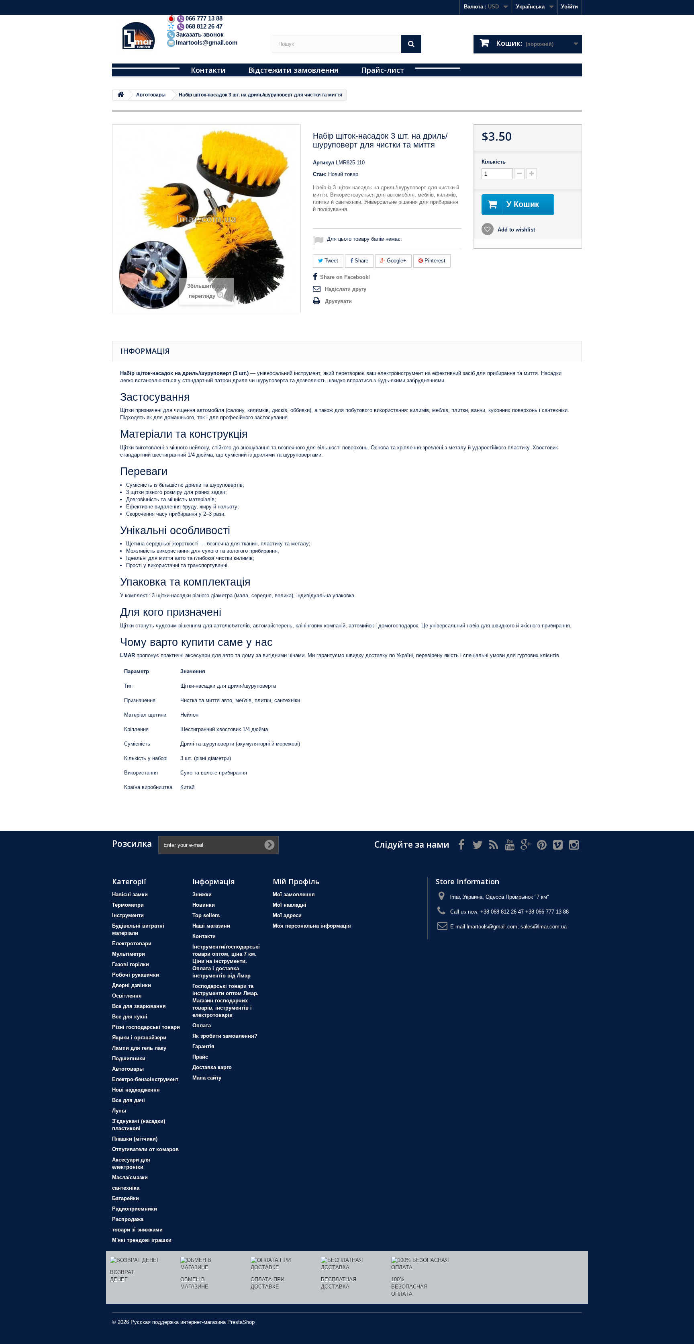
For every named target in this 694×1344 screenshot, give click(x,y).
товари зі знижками (137, 1230)
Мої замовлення (294, 894)
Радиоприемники (134, 1209)
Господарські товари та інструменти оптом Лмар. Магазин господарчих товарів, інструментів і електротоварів (225, 1000)
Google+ (395, 261)
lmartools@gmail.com (206, 42)
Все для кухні (129, 1017)
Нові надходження (136, 1090)
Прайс (200, 1057)
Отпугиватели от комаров (145, 1149)
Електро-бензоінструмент (145, 1079)
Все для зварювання (139, 1006)
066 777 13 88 (204, 18)
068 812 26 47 (204, 26)
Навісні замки (130, 894)
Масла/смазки (130, 1177)
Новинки (203, 905)
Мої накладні (289, 905)
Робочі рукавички (135, 975)
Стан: (320, 174)
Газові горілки (130, 964)
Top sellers (206, 915)
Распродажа (127, 1219)
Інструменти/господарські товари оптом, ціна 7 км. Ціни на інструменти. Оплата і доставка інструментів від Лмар (226, 961)
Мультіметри (128, 954)
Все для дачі (128, 1100)
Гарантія (203, 1046)
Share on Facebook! (345, 277)
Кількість (494, 162)
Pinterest (434, 261)
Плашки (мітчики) (134, 1139)
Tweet (330, 261)
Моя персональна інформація (312, 926)
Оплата (201, 1025)
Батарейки (125, 1198)
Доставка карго (212, 1067)
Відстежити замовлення (293, 70)
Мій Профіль (296, 881)
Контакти (208, 70)
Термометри (128, 905)
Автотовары (128, 1069)
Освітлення (127, 996)
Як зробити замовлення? (224, 1036)
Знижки (202, 894)
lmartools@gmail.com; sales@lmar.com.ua (517, 927)
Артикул (323, 163)
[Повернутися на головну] (120, 95)
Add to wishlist (515, 230)
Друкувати (338, 301)
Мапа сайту (206, 1078)
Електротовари (131, 943)
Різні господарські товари (146, 1027)
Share (360, 261)
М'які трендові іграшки (141, 1240)
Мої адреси (287, 915)
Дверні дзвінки (131, 985)
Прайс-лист (382, 70)
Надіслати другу (345, 289)
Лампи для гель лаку (139, 1048)
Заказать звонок (200, 34)
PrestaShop (241, 1322)
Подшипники (128, 1058)
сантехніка (125, 1188)
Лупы (119, 1111)
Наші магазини (211, 926)
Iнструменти (128, 915)
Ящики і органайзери (139, 1038)
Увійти (569, 7)
